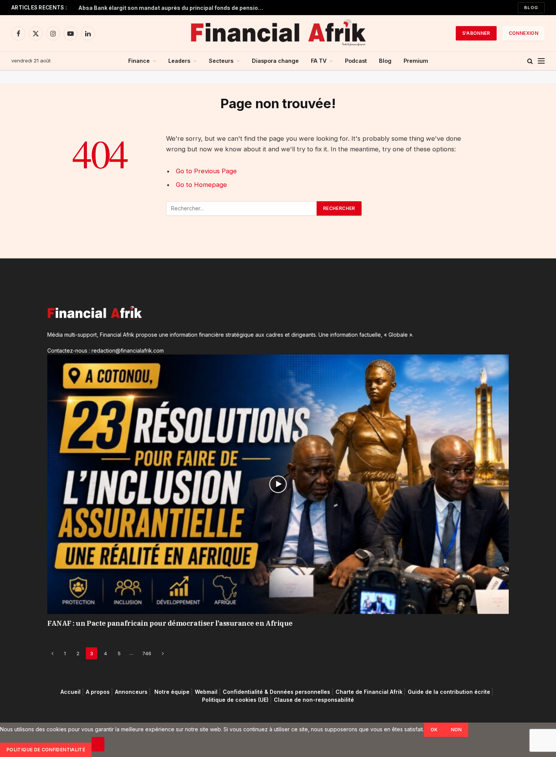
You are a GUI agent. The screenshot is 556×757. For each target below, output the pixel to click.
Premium (416, 61)
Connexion (523, 33)
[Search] (530, 61)
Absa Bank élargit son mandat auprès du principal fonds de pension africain (172, 8)
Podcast (356, 61)
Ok (434, 729)
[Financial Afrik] (278, 33)
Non (456, 729)
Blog (531, 7)
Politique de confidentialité (45, 749)
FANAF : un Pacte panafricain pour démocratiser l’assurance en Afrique (170, 623)
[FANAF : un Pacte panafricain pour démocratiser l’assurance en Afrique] (278, 484)
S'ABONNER (476, 33)
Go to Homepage (201, 184)
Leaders (179, 61)
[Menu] (541, 61)
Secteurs (221, 61)
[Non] (98, 744)
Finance (139, 61)
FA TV (318, 61)
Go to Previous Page (206, 171)
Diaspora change (275, 61)
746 (146, 653)
